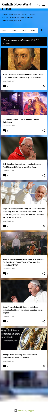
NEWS (33, 30)
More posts (24, 378)
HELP (4, 30)
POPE (23, 30)
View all (6, 43)
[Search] (38, 5)
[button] (43, 86)
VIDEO (13, 30)
